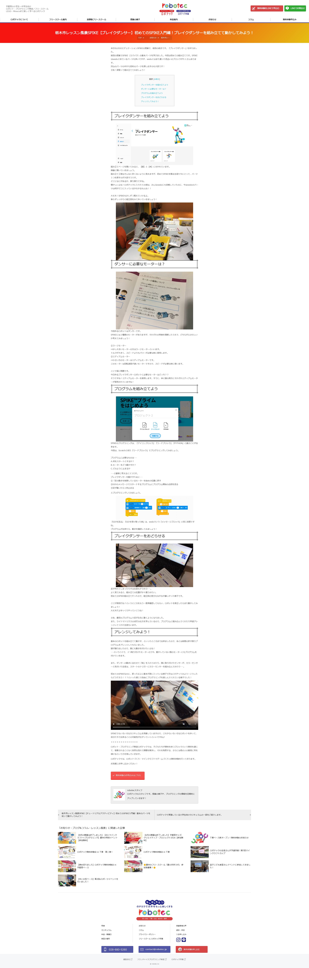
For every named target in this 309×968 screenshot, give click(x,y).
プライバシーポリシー (147, 934)
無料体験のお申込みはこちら (128, 775)
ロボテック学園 (177, 959)
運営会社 (126, 959)
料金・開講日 (106, 934)
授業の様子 (135, 19)
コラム (251, 19)
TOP (140, 38)
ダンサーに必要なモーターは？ (153, 89)
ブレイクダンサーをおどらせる (153, 97)
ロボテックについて (19, 19)
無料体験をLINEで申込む (268, 8)
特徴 (103, 926)
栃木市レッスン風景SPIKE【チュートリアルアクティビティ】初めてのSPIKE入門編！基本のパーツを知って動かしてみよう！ (106, 815)
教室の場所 (105, 939)
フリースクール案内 (58, 19)
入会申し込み (181, 934)
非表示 (156, 79)
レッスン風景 (98, 828)
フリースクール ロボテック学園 (151, 939)
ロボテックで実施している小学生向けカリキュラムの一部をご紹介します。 (190, 814)
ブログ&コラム (80, 828)
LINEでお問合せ (298, 8)
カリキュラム (106, 930)
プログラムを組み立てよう (152, 93)
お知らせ (212, 19)
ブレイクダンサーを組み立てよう (154, 85)
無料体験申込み (289, 19)
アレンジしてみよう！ (150, 101)
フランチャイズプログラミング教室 (150, 959)
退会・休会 (180, 930)
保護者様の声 (181, 926)
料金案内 (174, 19)
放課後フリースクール (96, 19)
